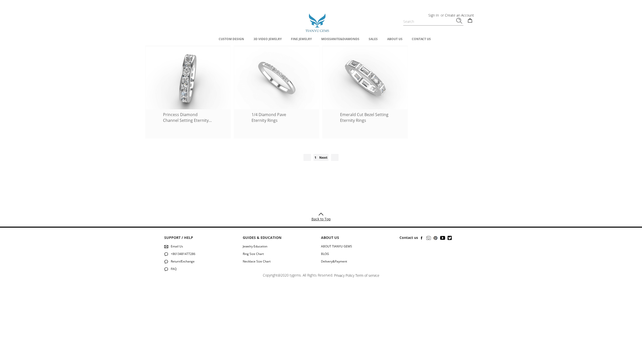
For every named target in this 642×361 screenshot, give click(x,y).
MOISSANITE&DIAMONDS (340, 39)
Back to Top (321, 219)
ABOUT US (395, 39)
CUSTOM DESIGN (231, 39)
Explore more (188, 127)
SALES (373, 39)
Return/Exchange (183, 261)
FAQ (174, 269)
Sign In (433, 15)
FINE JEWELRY (301, 39)
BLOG (325, 254)
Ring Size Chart (253, 254)
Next (323, 157)
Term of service (367, 275)
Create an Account (459, 15)
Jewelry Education (255, 246)
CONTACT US (421, 39)
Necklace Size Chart (257, 261)
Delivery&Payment (334, 261)
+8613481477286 (183, 254)
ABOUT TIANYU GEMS (336, 246)
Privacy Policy (344, 275)
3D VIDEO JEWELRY (268, 39)
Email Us (177, 246)
